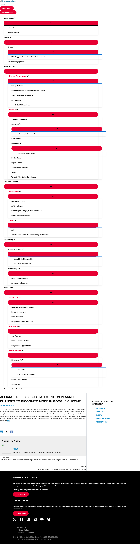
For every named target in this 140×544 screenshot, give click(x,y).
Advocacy (100, 408)
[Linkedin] (1, 432)
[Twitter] (14, 520)
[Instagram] (35, 520)
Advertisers (21, 528)
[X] (6, 432)
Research (100, 412)
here (8, 421)
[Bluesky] (48, 520)
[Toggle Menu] (51, 23)
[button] (7, 8)
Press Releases (103, 418)
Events (99, 415)
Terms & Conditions (26, 532)
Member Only (102, 422)
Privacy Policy (23, 530)
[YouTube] (42, 520)
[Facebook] (11, 432)
